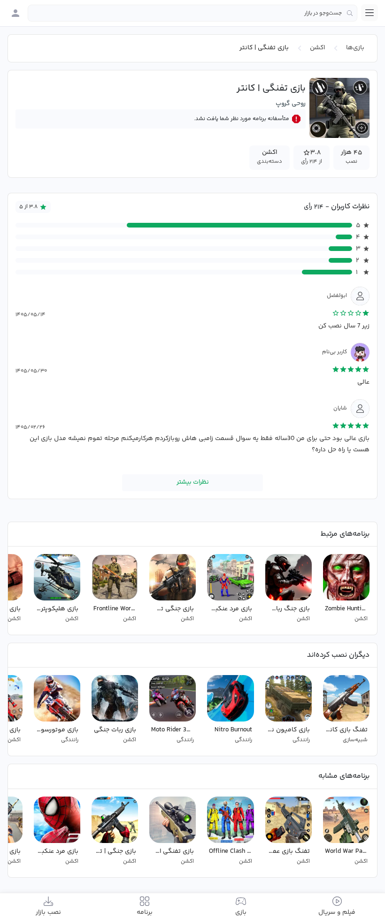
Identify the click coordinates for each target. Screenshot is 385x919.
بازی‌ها (355, 48)
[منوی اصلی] (369, 12)
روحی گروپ (291, 104)
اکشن (317, 48)
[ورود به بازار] (15, 13)
